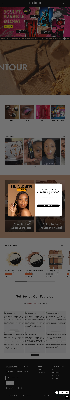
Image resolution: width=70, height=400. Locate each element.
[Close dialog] (60, 185)
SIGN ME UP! (48, 205)
